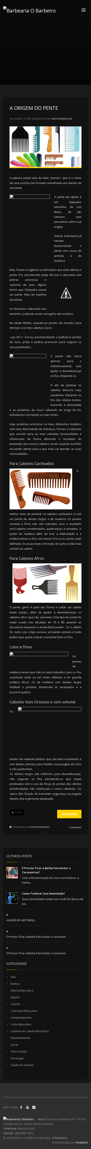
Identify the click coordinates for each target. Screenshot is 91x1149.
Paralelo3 (82, 1142)
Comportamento (21, 1017)
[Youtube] (27, 1107)
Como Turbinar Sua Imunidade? (43, 893)
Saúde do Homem (22, 1065)
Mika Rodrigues (61, 118)
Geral (14, 1045)
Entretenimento (40, 827)
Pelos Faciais (19, 1051)
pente (18, 812)
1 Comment (74, 827)
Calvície (15, 1004)
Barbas (15, 984)
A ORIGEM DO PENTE (34, 107)
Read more (69, 814)
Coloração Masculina (24, 1011)
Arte (13, 977)
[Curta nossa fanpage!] (21, 1107)
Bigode (15, 997)
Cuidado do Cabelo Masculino (30, 1031)
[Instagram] (34, 1107)
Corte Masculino (21, 1024)
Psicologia (17, 1058)
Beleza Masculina (22, 990)
